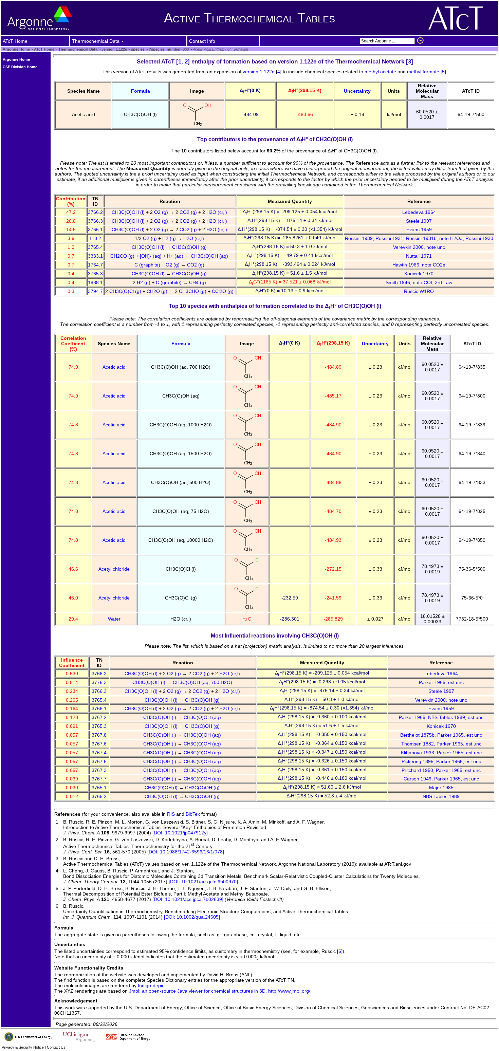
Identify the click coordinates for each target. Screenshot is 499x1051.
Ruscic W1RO (419, 291)
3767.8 (99, 735)
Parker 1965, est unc (441, 682)
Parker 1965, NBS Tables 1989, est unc (441, 717)
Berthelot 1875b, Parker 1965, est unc (441, 735)
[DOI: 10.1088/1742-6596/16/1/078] (185, 851)
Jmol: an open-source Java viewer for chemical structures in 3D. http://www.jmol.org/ (219, 991)
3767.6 (99, 743)
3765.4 (95, 247)
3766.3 (95, 221)
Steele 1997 (419, 221)
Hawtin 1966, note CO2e (418, 265)
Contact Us (56, 1047)
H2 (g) (169, 238)
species (137, 49)
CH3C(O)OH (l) (129, 212)
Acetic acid (114, 367)
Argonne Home (16, 49)
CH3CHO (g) (193, 291)
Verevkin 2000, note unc (419, 247)
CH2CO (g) (123, 256)
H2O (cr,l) (217, 212)
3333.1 (95, 256)
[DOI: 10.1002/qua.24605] (192, 917)
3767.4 (99, 752)
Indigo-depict (152, 985)
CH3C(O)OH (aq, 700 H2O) (203, 682)
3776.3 (99, 682)
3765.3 (95, 273)
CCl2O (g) (223, 291)
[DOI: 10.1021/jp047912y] (180, 832)
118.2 (95, 238)
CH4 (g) (198, 282)
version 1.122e (113, 49)
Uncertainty (357, 91)
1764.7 (95, 265)
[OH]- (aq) (151, 256)
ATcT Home (44, 49)
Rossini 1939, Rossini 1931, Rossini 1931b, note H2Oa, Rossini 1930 (419, 238)
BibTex (193, 814)
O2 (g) (161, 212)
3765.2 (99, 796)
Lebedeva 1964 (419, 212)
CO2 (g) (189, 212)
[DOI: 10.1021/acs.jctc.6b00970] (203, 881)
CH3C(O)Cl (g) (126, 291)
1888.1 (95, 282)
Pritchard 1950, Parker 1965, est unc (441, 770)
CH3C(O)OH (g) (190, 247)
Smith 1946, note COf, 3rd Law (419, 282)
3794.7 (95, 291)
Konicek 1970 (418, 273)
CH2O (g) (158, 291)
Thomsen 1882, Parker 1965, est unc (441, 743)
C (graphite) (148, 265)
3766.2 (95, 212)
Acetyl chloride (114, 569)
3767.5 (99, 761)
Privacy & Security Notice (23, 1047)
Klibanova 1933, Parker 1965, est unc (441, 752)
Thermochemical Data (77, 49)
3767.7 (99, 778)
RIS (171, 814)
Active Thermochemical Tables (249, 18)
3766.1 (95, 229)
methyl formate (423, 71)
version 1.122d (259, 71)
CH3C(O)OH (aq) (210, 256)
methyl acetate (380, 71)
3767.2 (99, 717)
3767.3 (99, 770)
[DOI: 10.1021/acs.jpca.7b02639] (187, 899)
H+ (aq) (176, 256)
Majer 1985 (441, 787)
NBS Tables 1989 (441, 796)
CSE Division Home (20, 67)
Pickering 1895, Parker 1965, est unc (441, 761)
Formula (140, 91)
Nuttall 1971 (419, 256)
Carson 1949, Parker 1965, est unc (441, 778)
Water (114, 619)
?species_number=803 (168, 49)
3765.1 (99, 787)
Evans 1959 (419, 229)
